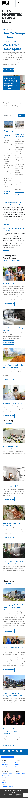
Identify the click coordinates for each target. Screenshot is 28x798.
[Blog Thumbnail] (14, 273)
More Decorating (7, 423)
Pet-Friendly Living (14, 106)
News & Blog (5, 764)
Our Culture (4, 762)
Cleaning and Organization (9, 103)
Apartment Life (13, 97)
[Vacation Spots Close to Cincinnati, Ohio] (8, 124)
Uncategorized (6, 109)
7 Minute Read (8, 69)
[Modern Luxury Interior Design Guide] (19, 125)
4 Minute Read (18, 195)
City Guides (16, 100)
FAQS (3, 768)
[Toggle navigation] (25, 3)
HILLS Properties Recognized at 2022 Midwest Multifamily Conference (13, 731)
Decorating (18, 103)
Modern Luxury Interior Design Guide (19, 134)
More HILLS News (7, 583)
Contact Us (4, 766)
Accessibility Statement (19, 795)
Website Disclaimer (10, 795)
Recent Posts (6, 97)
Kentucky (17, 764)
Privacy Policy (3, 795)
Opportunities (5, 782)
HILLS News (5, 106)
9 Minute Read (8, 499)
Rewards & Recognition (7, 786)
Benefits (4, 784)
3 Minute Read (7, 192)
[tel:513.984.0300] (18, 3)
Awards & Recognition (8, 100)
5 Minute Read (8, 342)
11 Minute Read (8, 379)
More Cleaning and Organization (12, 261)
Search (21, 115)
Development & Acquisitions (5, 776)
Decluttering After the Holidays (12, 403)
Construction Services (7, 773)
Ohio (16, 766)
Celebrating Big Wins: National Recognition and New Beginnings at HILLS (13, 607)
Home (4, 29)
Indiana (16, 762)
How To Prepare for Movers (11, 284)
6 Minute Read (8, 415)
